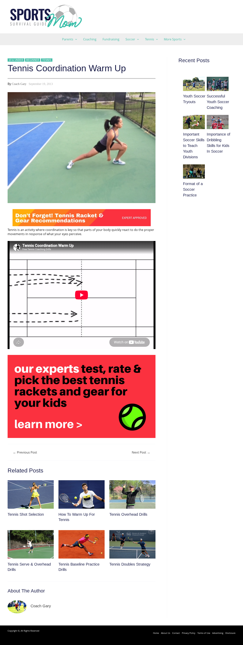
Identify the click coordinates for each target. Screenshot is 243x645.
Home (156, 633)
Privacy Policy (188, 633)
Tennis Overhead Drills (128, 514)
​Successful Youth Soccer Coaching (218, 102)
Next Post (141, 452)
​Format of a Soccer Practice (193, 189)
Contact (176, 633)
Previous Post (25, 452)
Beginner (32, 60)
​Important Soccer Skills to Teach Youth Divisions (193, 145)
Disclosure (230, 633)
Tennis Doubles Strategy (129, 564)
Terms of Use (203, 633)
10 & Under (16, 60)
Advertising (217, 633)
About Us (165, 633)
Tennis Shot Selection (26, 514)
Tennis (46, 60)
